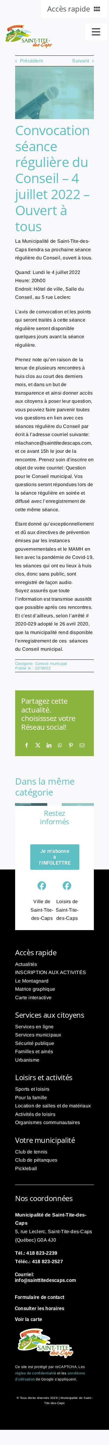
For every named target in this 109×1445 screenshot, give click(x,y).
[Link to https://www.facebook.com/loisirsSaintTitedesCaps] (66, 885)
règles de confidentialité (35, 1373)
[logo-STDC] (28, 25)
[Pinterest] (70, 745)
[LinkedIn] (49, 745)
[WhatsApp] (60, 745)
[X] (37, 745)
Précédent (31, 60)
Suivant (80, 60)
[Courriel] (82, 745)
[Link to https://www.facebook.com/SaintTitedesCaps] (41, 885)
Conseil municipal (51, 663)
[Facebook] (26, 745)
